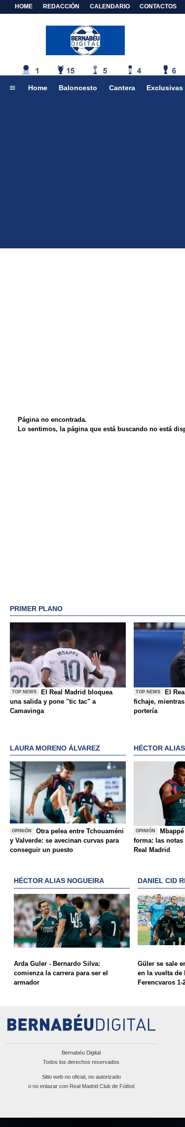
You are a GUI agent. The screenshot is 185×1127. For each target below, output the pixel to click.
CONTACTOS (158, 6)
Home (24, 6)
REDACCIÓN (61, 6)
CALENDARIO (110, 6)
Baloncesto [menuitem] (78, 88)
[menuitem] (12, 88)
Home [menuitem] (37, 88)
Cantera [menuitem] (122, 88)
